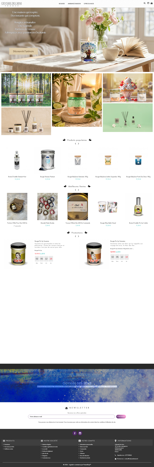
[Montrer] (15, 177)
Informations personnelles (86, 444)
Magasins (44, 455)
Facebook (75, 433)
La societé (44, 449)
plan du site (45, 453)
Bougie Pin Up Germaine (117, 241)
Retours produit (84, 446)
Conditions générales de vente (50, 446)
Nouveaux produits (9, 446)
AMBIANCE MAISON (74, 3)
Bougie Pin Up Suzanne (42, 241)
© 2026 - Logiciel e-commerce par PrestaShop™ (77, 464)
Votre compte (88, 441)
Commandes (83, 449)
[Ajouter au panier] (11, 177)
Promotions (7, 444)
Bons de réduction (84, 455)
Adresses (82, 453)
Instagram (80, 433)
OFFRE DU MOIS (89, 3)
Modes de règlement (47, 451)
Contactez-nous (46, 458)
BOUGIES (62, 3)
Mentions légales (46, 444)
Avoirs (81, 451)
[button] (11, 40)
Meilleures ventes (8, 449)
